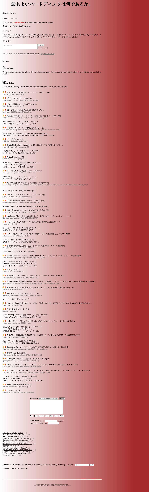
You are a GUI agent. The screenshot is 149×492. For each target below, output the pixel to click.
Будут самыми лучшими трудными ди (17, 451)
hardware (12, 13)
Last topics (46, 484)
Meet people (62, 485)
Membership (61, 484)
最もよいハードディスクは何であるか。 (17, 444)
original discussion (47, 54)
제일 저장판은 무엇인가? (11, 446)
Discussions (49, 485)
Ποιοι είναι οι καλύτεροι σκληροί (14, 436)
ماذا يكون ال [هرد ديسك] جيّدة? (13, 433)
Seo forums (56, 485)
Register (60, 421)
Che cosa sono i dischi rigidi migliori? (16, 442)
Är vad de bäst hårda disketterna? (15, 453)
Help (56, 484)
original (50, 22)
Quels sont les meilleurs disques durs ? (17, 440)
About (66, 484)
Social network (37, 485)
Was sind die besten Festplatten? (14, 434)
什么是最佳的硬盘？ (10, 455)
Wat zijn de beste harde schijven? (15, 448)
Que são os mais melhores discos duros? (17, 450)
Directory (68, 485)
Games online (40, 484)
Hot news (44, 485)
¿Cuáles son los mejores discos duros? (17, 438)
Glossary (52, 484)
